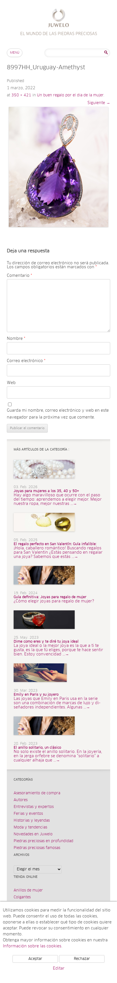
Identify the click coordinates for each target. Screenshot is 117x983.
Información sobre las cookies (32, 946)
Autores (21, 800)
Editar (58, 968)
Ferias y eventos (28, 814)
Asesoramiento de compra (37, 793)
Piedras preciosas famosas (37, 848)
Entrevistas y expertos (34, 807)
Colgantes (22, 897)
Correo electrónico (26, 361)
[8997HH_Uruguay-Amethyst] (58, 167)
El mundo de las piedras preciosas (58, 19)
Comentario (19, 276)
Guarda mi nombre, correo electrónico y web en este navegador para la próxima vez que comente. (58, 414)
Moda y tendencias (30, 827)
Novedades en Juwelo (33, 834)
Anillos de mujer (28, 890)
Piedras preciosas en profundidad (43, 841)
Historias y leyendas (32, 820)
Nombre (16, 339)
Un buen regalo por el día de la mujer (70, 95)
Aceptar (35, 959)
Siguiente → (98, 103)
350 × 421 (21, 95)
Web (11, 383)
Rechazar (82, 959)
